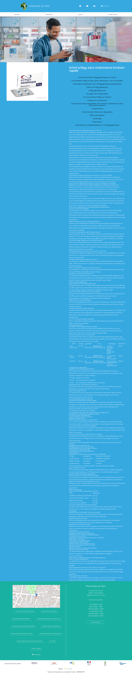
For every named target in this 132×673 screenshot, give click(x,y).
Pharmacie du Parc (39, 6)
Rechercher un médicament (49, 611)
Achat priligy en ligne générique (21, 618)
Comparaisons (97, 108)
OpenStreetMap (51, 607)
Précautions (97, 122)
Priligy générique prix (97, 90)
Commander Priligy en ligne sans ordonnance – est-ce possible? (97, 81)
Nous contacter (95, 622)
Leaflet (44, 607)
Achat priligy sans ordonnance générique (23, 626)
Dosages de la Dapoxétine (97, 94)
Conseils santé (112, 14)
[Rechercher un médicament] (94, 6)
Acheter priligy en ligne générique (51, 626)
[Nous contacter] (87, 6)
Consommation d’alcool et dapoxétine (97, 112)
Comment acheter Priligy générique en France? (97, 77)
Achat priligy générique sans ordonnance (48, 618)
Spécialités (49, 14)
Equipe (80, 14)
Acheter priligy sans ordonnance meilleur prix (29, 641)
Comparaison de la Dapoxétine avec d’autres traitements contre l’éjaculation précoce (97, 104)
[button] (36, 594)
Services (17, 14)
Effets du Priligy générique (97, 87)
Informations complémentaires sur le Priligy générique (97, 125)
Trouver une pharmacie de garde (25, 611)
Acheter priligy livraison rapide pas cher (51, 633)
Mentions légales (36, 648)
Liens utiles (53, 641)
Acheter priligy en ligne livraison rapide (21, 633)
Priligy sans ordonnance (97, 100)
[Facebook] (80, 6)
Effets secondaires (97, 115)
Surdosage (97, 118)
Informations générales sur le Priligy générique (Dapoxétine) (97, 84)
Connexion (106, 6)
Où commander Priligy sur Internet (97, 97)
